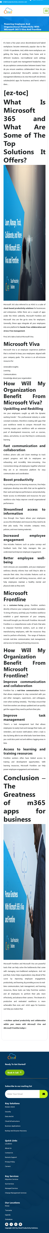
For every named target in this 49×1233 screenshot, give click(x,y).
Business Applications (12, 1126)
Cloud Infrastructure (12, 1121)
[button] (46, 10)
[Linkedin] (20, 1224)
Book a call (13, 1073)
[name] (44, 1094)
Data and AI (9, 1116)
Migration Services (11, 1179)
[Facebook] (6, 1224)
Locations (8, 1144)
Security (8, 1111)
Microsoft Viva (9, 320)
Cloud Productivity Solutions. (28, 1228)
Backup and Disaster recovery (16, 1131)
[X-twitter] (11, 1224)
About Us (8, 1148)
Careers (8, 1166)
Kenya (7, 1206)
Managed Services (11, 1188)
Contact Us (9, 1153)
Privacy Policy (10, 1162)
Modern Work (10, 1107)
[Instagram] (15, 1224)
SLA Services (9, 1184)
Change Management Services (16, 1193)
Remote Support (11, 1157)
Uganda (7, 1215)
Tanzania (8, 1210)
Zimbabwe (8, 1219)
